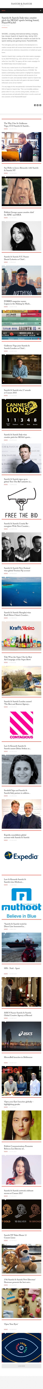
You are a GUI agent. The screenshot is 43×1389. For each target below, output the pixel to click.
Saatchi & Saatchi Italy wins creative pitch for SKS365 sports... (17, 436)
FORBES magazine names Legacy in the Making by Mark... (17, 303)
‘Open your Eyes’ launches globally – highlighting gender (19, 1103)
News (3, 10)
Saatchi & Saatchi (21, 4)
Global (22, 6)
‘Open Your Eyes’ (11, 1324)
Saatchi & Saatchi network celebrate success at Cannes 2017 (18, 1192)
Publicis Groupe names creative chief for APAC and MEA (19, 214)
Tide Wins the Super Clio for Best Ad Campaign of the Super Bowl (18, 659)
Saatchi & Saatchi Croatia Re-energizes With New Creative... (17, 525)
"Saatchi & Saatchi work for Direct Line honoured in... (15, 925)
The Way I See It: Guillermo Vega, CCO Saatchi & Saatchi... (17, 125)
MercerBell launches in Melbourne (18, 1057)
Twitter (37, 105)
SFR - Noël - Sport (12, 968)
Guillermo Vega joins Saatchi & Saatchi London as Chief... (17, 347)
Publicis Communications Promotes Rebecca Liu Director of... (18, 1148)
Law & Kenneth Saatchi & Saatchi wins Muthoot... (15, 881)
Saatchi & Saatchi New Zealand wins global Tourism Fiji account (17, 570)
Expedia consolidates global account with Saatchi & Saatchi (16, 836)
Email (40, 105)
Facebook (35, 105)
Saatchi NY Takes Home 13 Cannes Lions (15, 1237)
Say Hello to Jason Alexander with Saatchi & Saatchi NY (21, 169)
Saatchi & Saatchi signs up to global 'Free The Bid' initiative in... (18, 481)
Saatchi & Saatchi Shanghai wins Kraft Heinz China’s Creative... (17, 614)
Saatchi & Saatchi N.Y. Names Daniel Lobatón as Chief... (16, 258)
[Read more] (21, 146)
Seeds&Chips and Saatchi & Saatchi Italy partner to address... (17, 792)
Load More (21, 1366)
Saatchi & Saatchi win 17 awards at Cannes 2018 (17, 392)
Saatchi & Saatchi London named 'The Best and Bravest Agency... (18, 703)
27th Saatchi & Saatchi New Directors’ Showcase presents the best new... (19, 1281)
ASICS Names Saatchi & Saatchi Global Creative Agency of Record (18, 1014)
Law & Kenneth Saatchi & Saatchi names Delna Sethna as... (17, 748)
